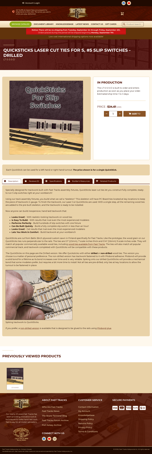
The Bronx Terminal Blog (54, 416)
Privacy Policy (85, 427)
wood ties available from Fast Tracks (86, 244)
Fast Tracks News (50, 411)
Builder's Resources (81, 181)
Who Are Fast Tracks (52, 407)
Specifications (55, 181)
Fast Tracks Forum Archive (55, 420)
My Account (84, 411)
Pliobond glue (104, 328)
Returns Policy (85, 423)
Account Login (32, 3)
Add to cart (136, 114)
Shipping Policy (86, 419)
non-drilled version (29, 328)
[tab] (12, 181)
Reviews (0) (33, 181)
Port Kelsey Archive (51, 425)
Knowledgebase (86, 415)
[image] (46, 117)
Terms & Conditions (88, 431)
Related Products (108, 181)
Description (13, 181)
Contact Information (88, 407)
